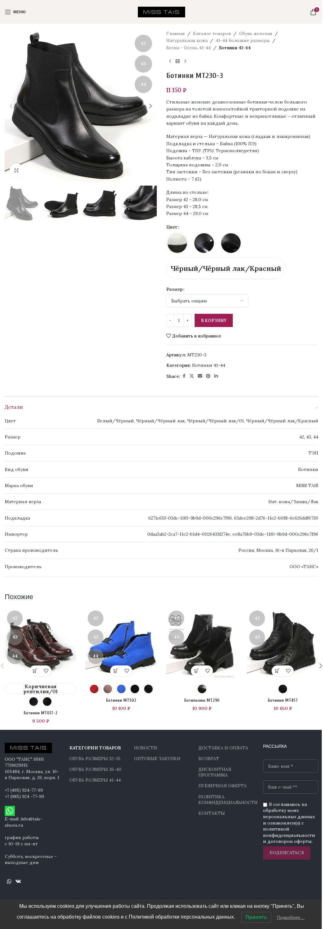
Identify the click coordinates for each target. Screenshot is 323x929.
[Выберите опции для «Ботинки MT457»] (277, 670)
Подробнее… (291, 917)
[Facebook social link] (184, 376)
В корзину (213, 320)
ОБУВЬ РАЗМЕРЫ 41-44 (95, 780)
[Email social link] (200, 376)
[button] (11, 106)
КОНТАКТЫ (211, 813)
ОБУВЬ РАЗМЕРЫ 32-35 (94, 758)
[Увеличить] (16, 171)
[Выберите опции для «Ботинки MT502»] (115, 670)
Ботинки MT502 (121, 700)
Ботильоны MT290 (202, 700)
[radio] (177, 243)
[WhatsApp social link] (9, 881)
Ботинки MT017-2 (40, 713)
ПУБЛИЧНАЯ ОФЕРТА (222, 786)
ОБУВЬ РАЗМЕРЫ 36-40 (95, 769)
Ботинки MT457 (283, 700)
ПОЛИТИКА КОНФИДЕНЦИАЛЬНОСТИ (226, 799)
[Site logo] (161, 11)
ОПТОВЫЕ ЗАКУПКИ (157, 758)
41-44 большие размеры (243, 40)
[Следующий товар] (185, 61)
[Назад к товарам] (177, 61)
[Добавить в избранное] (45, 670)
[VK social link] (18, 881)
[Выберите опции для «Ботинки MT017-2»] (34, 670)
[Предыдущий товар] (170, 61)
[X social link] (192, 376)
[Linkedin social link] (216, 376)
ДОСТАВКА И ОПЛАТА (223, 748)
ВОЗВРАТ (208, 758)
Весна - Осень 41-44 (188, 48)
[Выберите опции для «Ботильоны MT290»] (196, 670)
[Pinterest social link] (208, 376)
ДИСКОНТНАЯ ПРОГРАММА (214, 772)
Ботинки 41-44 (235, 48)
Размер (174, 289)
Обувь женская (255, 33)
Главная (175, 33)
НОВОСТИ (145, 748)
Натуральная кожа (187, 40)
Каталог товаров (212, 33)
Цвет (172, 227)
